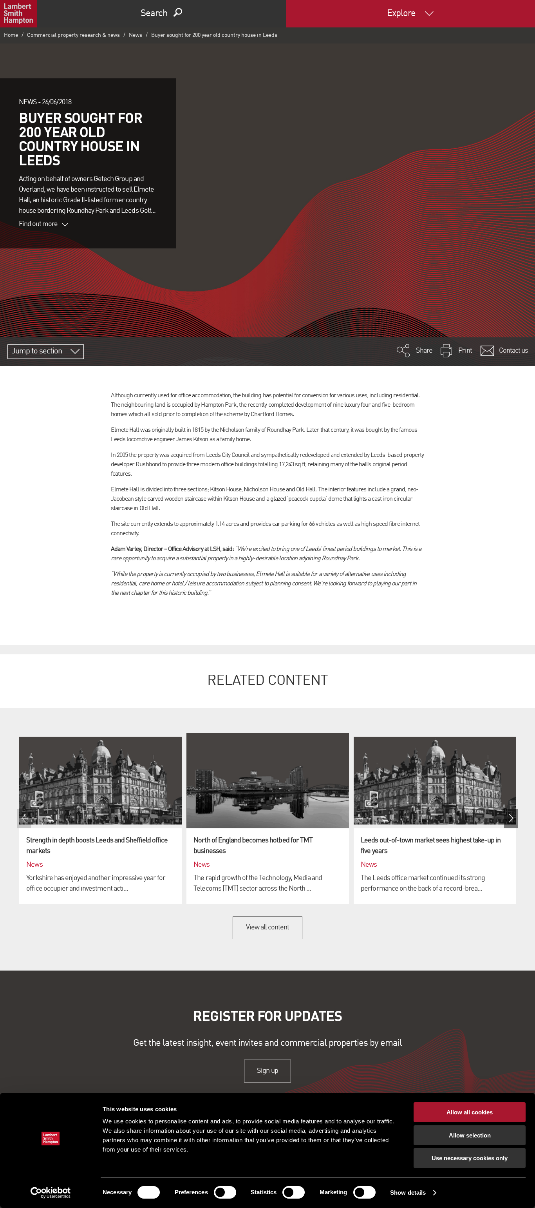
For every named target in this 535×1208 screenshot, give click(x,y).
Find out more (38, 224)
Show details (408, 1192)
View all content (267, 927)
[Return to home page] (18, 13)
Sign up (267, 1070)
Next (511, 818)
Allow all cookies (469, 1112)
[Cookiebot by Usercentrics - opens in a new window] (50, 1193)
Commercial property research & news (73, 35)
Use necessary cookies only (470, 1158)
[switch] (225, 1192)
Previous (24, 818)
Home (11, 35)
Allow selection (470, 1135)
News (135, 35)
